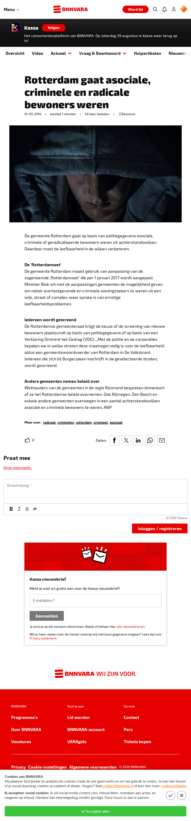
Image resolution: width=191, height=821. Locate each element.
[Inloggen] (174, 9)
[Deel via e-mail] (162, 440)
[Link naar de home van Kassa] (14, 27)
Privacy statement (43, 638)
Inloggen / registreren (160, 528)
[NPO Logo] (183, 9)
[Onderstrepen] (27, 509)
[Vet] (11, 509)
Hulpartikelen (147, 53)
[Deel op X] (126, 440)
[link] (49, 422)
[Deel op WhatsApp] (150, 440)
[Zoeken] (155, 9)
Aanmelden (46, 615)
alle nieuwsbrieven (130, 626)
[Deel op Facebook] (114, 440)
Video (37, 53)
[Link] (35, 509)
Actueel (58, 53)
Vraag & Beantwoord (100, 53)
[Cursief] (19, 509)
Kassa (31, 28)
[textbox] (95, 491)
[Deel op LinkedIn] (138, 440)
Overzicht (15, 53)
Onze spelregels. (17, 467)
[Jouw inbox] (164, 9)
